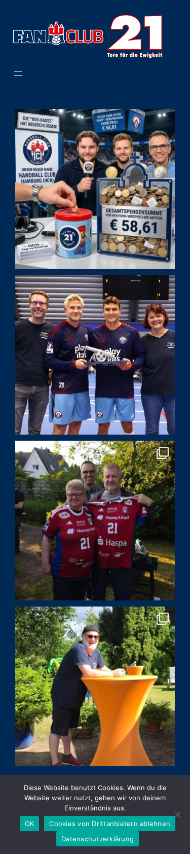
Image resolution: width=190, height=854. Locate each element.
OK (29, 824)
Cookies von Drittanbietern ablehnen (109, 824)
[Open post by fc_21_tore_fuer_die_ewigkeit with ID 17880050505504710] (95, 189)
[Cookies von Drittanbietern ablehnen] (177, 814)
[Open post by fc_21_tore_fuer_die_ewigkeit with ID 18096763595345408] (95, 686)
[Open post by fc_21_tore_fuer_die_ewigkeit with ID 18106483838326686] (95, 520)
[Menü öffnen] (18, 73)
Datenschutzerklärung (97, 839)
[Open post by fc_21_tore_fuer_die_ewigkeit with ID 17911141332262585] (95, 355)
